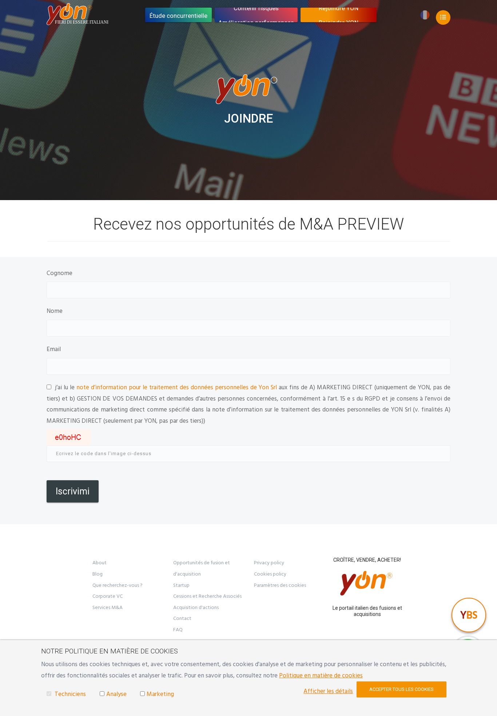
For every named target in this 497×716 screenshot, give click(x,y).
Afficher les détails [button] (328, 691)
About (99, 562)
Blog (97, 574)
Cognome (59, 273)
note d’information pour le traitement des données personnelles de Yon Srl (176, 387)
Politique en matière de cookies (321, 675)
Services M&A (107, 607)
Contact (182, 618)
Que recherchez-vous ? (117, 585)
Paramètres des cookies (280, 585)
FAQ (178, 629)
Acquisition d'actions (196, 607)
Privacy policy (269, 562)
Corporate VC (107, 596)
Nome (55, 311)
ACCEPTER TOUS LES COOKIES (401, 689)
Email (54, 349)
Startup (181, 585)
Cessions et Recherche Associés (207, 596)
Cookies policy (270, 574)
